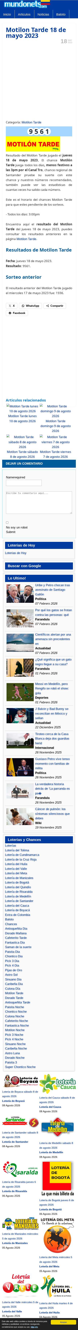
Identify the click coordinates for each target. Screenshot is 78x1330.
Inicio (7, 14)
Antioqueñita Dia (16, 928)
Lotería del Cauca (17, 905)
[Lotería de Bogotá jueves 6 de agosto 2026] (57, 1195)
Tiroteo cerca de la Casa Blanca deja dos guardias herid (52, 738)
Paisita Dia (12, 951)
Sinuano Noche (15, 1044)
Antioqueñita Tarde (17, 1002)
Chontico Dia (13, 956)
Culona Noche (14, 1016)
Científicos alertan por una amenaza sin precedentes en (53, 639)
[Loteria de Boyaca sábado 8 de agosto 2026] (20, 1086)
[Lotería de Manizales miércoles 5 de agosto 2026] (20, 1229)
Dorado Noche (14, 1057)
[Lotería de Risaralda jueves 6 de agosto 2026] (20, 1177)
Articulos (24, 14)
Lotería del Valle (16, 868)
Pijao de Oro (13, 970)
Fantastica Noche (17, 1025)
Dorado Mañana (15, 933)
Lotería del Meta (16, 873)
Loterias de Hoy (15, 553)
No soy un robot (17, 527)
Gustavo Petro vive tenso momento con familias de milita (52, 763)
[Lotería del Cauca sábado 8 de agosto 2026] (57, 1092)
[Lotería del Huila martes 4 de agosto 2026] (57, 1298)
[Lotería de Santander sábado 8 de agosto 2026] (20, 1127)
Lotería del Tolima (17, 850)
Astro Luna (12, 1053)
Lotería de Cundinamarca (22, 855)
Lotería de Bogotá (17, 882)
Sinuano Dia (13, 979)
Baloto (60, 14)
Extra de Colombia (17, 915)
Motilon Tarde (31, 122)
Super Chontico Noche (20, 1067)
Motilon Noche (14, 1030)
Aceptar (63, 1322)
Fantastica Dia (15, 942)
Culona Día (12, 988)
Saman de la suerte (18, 947)
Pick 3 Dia (12, 961)
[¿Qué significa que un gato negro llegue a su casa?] (20, 675)
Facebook (19, 313)
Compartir (56, 305)
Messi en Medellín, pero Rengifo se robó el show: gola (52, 688)
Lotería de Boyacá (17, 910)
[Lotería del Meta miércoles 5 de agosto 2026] (57, 1252)
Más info (34, 1326)
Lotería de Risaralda (18, 891)
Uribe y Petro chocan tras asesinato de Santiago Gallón (52, 589)
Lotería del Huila (16, 864)
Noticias (43, 14)
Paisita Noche (14, 1007)
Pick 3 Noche (14, 1034)
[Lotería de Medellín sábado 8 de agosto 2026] (57, 1138)
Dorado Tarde (14, 998)
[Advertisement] (39, 81)
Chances (11, 924)
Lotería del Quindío (18, 887)
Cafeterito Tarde (16, 938)
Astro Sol (11, 974)
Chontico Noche (16, 1011)
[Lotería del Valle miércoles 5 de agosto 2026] (20, 1297)
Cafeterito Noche (16, 1021)
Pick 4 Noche (14, 1039)
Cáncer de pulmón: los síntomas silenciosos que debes (52, 813)
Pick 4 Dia (12, 965)
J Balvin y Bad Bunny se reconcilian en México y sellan (51, 713)
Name (15, 477)
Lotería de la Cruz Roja (20, 859)
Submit (10, 532)
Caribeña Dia (14, 984)
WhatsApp (32, 305)
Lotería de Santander (19, 901)
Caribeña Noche (16, 1048)
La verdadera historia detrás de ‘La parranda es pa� (52, 788)
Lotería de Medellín (18, 896)
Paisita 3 (11, 1062)
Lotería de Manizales (19, 878)
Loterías (10, 845)
